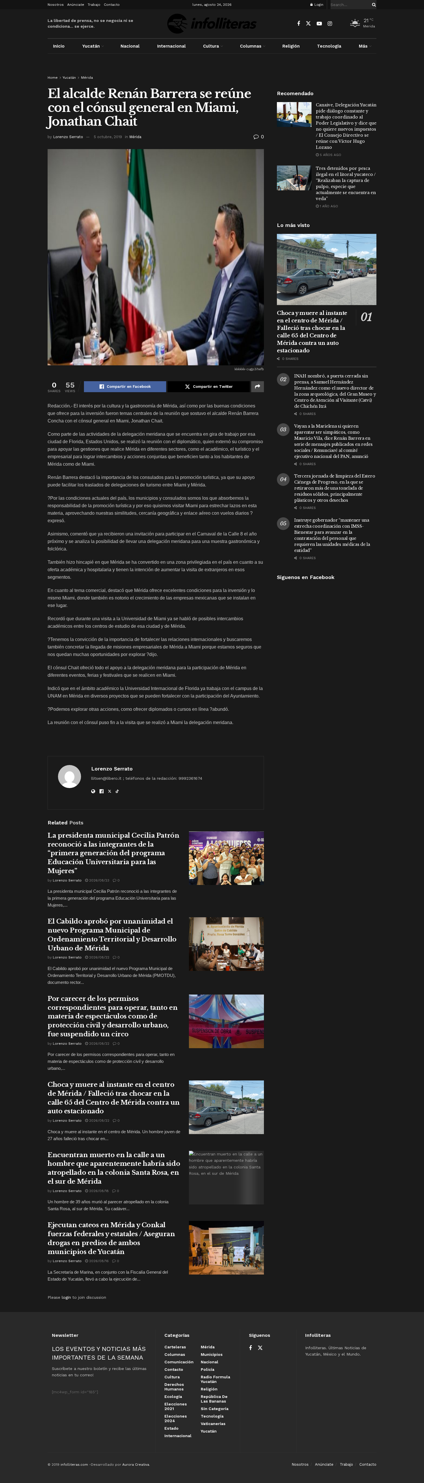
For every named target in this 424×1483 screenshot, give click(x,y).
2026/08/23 (98, 880)
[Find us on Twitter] (308, 23)
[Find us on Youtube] (319, 23)
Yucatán (91, 46)
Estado (171, 1428)
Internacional (171, 46)
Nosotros (56, 5)
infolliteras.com (74, 1465)
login (66, 1297)
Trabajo (94, 5)
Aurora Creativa (135, 1465)
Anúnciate (75, 5)
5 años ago (330, 155)
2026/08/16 (98, 1261)
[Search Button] (373, 4)
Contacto (112, 5)
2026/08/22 (98, 957)
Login (318, 5)
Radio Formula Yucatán (215, 1379)
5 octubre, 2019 (108, 137)
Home (53, 78)
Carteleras (175, 1347)
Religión (291, 46)
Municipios (212, 1354)
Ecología (173, 1396)
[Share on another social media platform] (257, 386)
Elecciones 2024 (175, 1418)
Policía (207, 1369)
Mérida (87, 78)
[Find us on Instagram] (330, 23)
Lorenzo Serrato (68, 137)
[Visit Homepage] (212, 23)
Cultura (211, 46)
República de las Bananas (214, 1398)
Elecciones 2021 (175, 1406)
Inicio (59, 46)
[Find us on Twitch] (340, 24)
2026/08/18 (98, 1191)
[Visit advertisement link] (212, 69)
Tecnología (329, 46)
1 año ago (328, 206)
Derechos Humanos (174, 1386)
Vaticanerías (213, 1423)
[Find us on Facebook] (298, 23)
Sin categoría (214, 1408)
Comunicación (179, 1362)
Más (363, 46)
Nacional (130, 46)
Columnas (250, 46)
